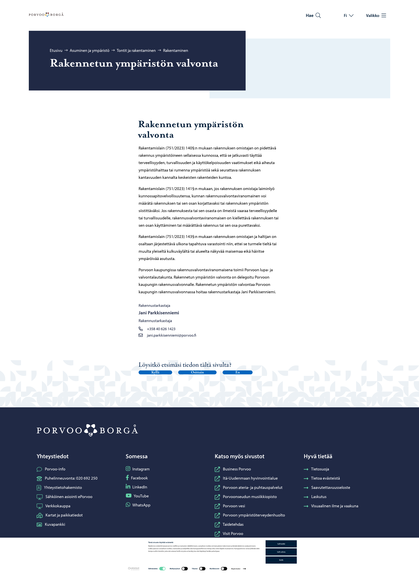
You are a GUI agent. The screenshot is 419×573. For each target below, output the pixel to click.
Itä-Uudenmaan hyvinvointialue (250, 478)
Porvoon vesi (234, 505)
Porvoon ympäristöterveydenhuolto (254, 515)
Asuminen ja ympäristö (89, 50)
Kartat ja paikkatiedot (64, 515)
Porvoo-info (55, 468)
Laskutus (318, 496)
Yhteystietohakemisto (63, 487)
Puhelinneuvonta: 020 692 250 (71, 478)
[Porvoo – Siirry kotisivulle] (46, 14)
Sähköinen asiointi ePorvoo (69, 496)
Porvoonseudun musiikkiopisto (250, 496)
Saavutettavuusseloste (330, 487)
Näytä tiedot (235, 569)
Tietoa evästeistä (325, 478)
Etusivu (56, 50)
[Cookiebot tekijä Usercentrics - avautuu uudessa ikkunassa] (133, 568)
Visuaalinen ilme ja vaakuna (334, 505)
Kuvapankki (55, 524)
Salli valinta (281, 552)
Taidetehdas (233, 524)
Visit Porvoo (233, 533)
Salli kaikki (281, 544)
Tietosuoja (320, 468)
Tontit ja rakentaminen (136, 50)
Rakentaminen (175, 50)
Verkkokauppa (57, 505)
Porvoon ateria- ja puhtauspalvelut (252, 487)
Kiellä (281, 560)
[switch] (185, 568)
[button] (155, 372)
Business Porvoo (237, 468)
